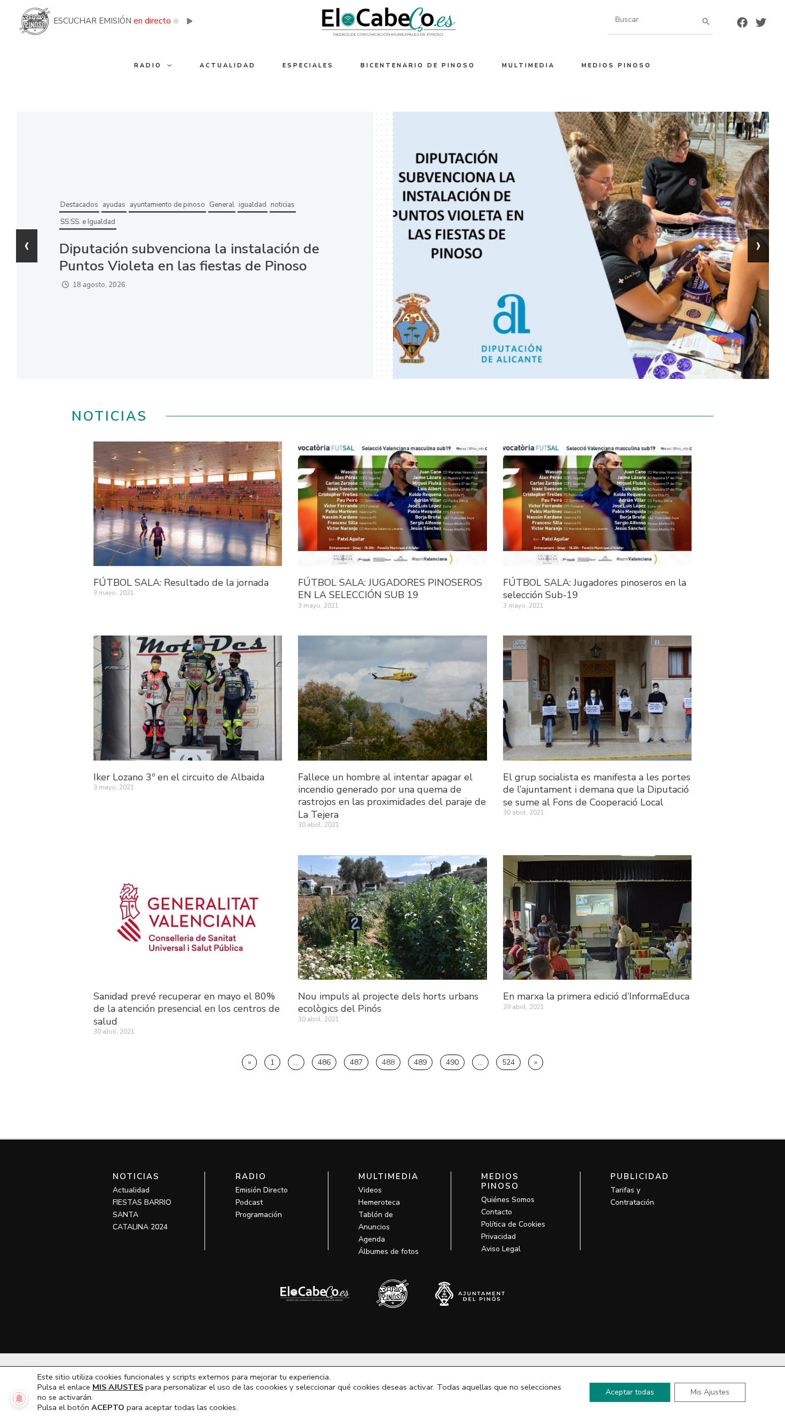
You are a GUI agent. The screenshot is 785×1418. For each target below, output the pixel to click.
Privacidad (498, 1236)
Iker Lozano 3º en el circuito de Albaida (178, 777)
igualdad (252, 205)
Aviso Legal (501, 1249)
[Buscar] (706, 21)
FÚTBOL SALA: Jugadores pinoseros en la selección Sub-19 (594, 588)
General (221, 205)
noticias (282, 205)
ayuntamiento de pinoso (167, 205)
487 (358, 1061)
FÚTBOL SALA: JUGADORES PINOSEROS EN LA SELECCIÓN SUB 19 (390, 588)
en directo (152, 21)
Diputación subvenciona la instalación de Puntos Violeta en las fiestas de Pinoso (189, 257)
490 (455, 1061)
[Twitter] (761, 22)
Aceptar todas (630, 1392)
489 (423, 1061)
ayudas (113, 205)
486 (326, 1061)
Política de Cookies (513, 1224)
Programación (259, 1215)
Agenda (371, 1239)
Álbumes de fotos (388, 1251)
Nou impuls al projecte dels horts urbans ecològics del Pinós (388, 1002)
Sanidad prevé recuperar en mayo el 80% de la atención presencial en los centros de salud (186, 1009)
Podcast (249, 1202)
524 (511, 1061)
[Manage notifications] (19, 1398)
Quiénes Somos (508, 1200)
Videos (370, 1190)
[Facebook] (742, 22)
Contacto (496, 1212)
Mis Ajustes (709, 1392)
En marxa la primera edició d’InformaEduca (596, 996)
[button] (167, 65)
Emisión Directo (262, 1190)
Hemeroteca (379, 1202)
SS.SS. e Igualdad (87, 222)
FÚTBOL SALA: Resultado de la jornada (181, 582)
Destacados (79, 205)
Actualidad (131, 1190)
